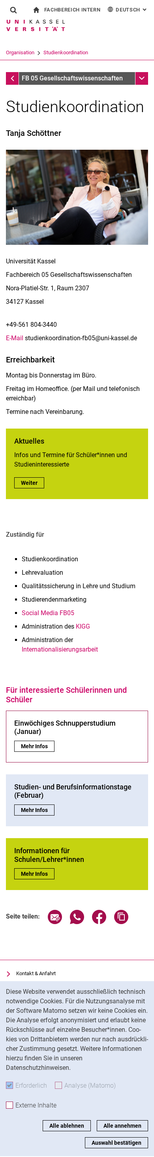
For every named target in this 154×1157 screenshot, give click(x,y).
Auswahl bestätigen (116, 1143)
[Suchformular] (13, 10)
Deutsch (132, 10)
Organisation (20, 52)
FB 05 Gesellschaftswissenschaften (72, 78)
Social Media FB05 (48, 613)
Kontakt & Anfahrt (36, 973)
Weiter (32, 483)
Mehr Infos (37, 746)
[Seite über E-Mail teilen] (55, 922)
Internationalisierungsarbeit (60, 649)
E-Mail (14, 338)
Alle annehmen (122, 1126)
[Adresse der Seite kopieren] (121, 922)
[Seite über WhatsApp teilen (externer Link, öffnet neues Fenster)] (77, 922)
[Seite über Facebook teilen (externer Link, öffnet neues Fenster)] (99, 922)
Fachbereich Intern (72, 10)
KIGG (83, 626)
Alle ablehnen (66, 1126)
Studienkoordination (65, 52)
